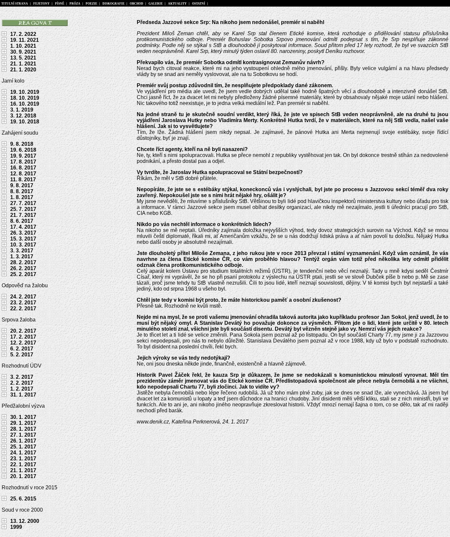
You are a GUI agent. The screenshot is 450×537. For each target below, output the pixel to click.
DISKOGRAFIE (113, 3)
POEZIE (91, 3)
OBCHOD (136, 3)
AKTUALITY (177, 3)
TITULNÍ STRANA (14, 3)
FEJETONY (41, 3)
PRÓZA (75, 3)
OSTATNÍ (199, 3)
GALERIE (155, 3)
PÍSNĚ (60, 3)
